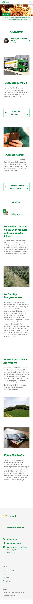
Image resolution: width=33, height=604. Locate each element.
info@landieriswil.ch (14, 543)
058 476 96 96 (12, 539)
